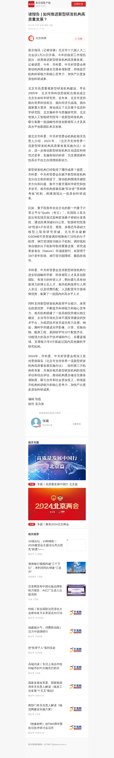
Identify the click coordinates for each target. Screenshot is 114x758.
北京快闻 (41, 38)
